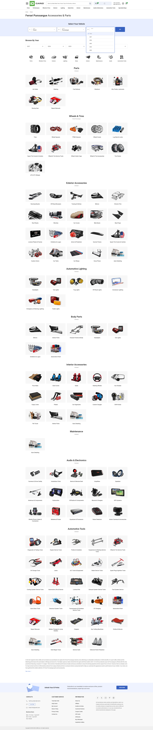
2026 (49, 46)
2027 (28, 46)
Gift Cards (77, 714)
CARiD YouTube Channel (105, 697)
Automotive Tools (122, 61)
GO (120, 29)
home (27, 12)
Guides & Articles (79, 706)
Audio (110, 61)
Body (76, 61)
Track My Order (55, 700)
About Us (77, 700)
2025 (69, 46)
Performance (36, 8)
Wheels (44, 8)
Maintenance (87, 8)
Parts (28, 8)
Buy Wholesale (78, 719)
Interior (88, 61)
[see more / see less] (29, 671)
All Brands (77, 717)
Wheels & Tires (42, 61)
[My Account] (123, 3)
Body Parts (70, 8)
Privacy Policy (55, 711)
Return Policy (55, 708)
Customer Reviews (79, 708)
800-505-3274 (116, 4)
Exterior (54, 61)
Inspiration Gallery (79, 722)
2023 (111, 46)
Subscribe (122, 687)
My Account (55, 706)
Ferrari (31, 12)
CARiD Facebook (97, 697)
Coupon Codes (79, 711)
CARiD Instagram (113, 697)
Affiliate (77, 703)
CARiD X (101, 697)
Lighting (63, 8)
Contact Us (54, 714)
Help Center (54, 703)
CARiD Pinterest (109, 697)
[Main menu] (27, 3)
